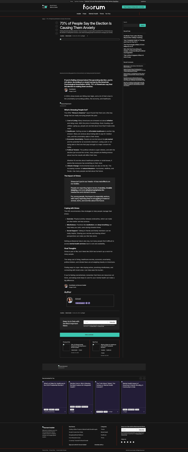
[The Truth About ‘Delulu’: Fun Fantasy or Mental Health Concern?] (107, 397)
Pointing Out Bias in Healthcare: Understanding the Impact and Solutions (134, 84)
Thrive (71, 1)
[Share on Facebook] (56, 22)
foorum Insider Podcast (61, 450)
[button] (142, 1)
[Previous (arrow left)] (2, 226)
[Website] (89, 303)
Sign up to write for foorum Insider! (78, 444)
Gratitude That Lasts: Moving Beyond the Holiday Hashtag (99, 1)
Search (125, 22)
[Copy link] (56, 33)
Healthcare (109, 350)
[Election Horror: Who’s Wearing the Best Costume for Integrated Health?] (81, 397)
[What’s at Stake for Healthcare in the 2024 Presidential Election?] (54, 397)
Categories (104, 426)
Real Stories (72, 426)
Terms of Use (101, 326)
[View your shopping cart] (145, 13)
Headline (62, 35)
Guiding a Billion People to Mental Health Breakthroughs (83, 429)
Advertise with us (98, 444)
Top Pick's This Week (79, 1)
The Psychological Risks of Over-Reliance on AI (134, 45)
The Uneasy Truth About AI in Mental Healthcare (133, 66)
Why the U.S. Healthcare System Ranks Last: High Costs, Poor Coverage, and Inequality (134, 83)
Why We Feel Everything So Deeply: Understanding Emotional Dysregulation (134, 51)
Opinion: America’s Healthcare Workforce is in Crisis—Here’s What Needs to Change (135, 71)
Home (43, 18)
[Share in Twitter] (56, 26)
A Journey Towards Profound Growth (78, 440)
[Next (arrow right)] (185, 226)
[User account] (141, 13)
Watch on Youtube (54, 7)
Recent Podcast (53, 5)
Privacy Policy (93, 326)
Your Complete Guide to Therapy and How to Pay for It (134, 41)
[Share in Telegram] (56, 30)
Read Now (115, 1)
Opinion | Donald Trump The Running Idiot (132, 69)
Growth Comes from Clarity (76, 432)
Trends (80, 350)
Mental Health (68, 35)
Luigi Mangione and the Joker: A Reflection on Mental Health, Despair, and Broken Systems (134, 74)
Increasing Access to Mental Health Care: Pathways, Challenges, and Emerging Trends (134, 79)
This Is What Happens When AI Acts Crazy (134, 56)
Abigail (78, 299)
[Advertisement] (89, 103)
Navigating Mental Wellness (76, 435)
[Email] (86, 303)
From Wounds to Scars (74, 437)
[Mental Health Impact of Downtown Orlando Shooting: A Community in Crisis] (133, 397)
